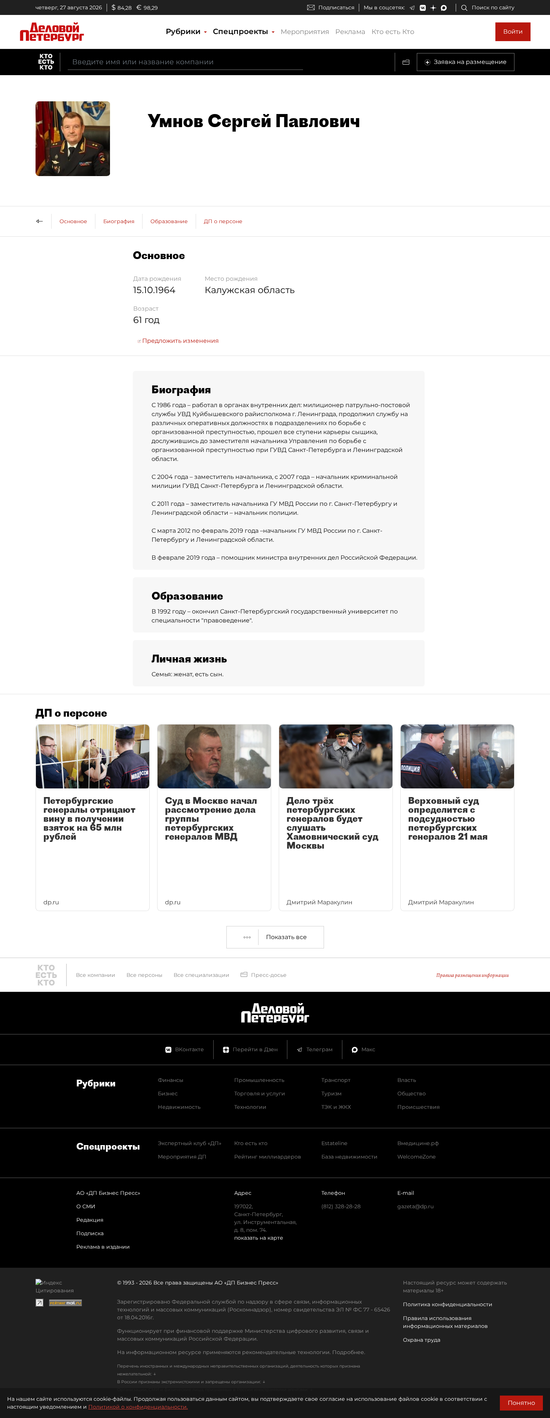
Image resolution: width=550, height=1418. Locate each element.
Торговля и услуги (259, 1093)
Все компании (95, 975)
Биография (118, 221)
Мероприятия (305, 32)
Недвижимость (179, 1107)
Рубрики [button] (184, 31)
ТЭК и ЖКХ (336, 1107)
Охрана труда (421, 1340)
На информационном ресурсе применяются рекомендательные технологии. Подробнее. (241, 1352)
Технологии (250, 1107)
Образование (169, 221)
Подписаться (336, 7)
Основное (73, 221)
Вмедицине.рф (418, 1143)
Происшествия (418, 1107)
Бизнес (168, 1093)
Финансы (170, 1080)
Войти (513, 31)
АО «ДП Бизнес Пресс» (108, 1193)
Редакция (89, 1219)
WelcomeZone (416, 1156)
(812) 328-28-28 (341, 1206)
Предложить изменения (180, 340)
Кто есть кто (251, 1143)
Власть (406, 1080)
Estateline (334, 1143)
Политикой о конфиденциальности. (138, 1406)
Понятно (521, 1402)
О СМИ (85, 1206)
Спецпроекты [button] (242, 31)
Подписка (90, 1233)
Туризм (331, 1093)
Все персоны (144, 975)
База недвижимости (349, 1156)
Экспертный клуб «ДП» (189, 1143)
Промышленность (259, 1080)
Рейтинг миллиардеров (267, 1156)
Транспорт (336, 1080)
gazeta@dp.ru (415, 1206)
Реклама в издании (103, 1246)
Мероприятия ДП (182, 1156)
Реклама (350, 32)
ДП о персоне (223, 221)
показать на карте (258, 1237)
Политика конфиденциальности (447, 1304)
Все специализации (201, 975)
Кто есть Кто (393, 32)
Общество (411, 1093)
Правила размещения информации (472, 975)
